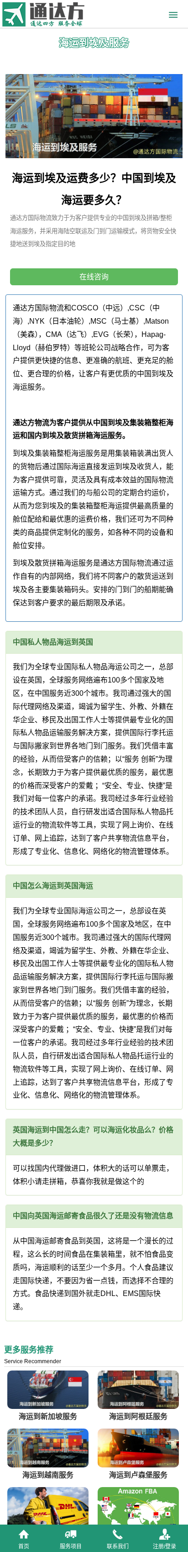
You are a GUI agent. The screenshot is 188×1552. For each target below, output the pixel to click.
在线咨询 (94, 277)
